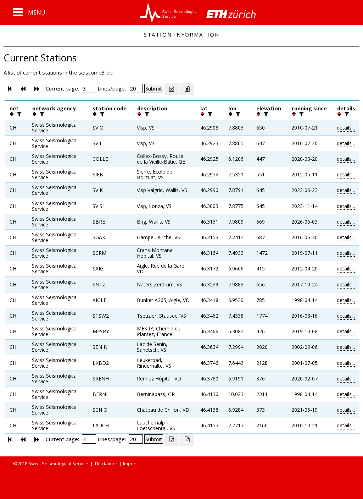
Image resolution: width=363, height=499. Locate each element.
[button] (29, 12)
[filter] (18, 113)
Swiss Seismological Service (58, 463)
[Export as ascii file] (187, 89)
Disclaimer (106, 463)
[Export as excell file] (171, 89)
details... (346, 127)
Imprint (130, 463)
